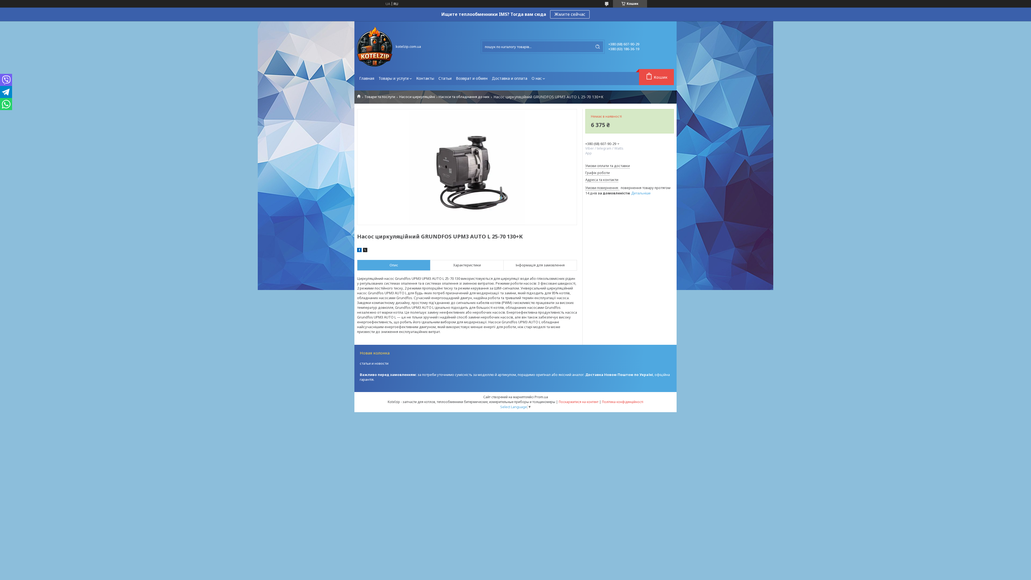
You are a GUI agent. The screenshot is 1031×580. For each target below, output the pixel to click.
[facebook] (359, 250)
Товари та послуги (379, 97)
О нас (537, 78)
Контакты (425, 78)
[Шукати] (597, 46)
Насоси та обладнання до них (464, 97)
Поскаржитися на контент (578, 402)
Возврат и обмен (472, 78)
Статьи (445, 78)
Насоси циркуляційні (417, 97)
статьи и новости (374, 363)
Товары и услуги (394, 78)
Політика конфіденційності (622, 402)
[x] (365, 250)
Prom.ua (541, 396)
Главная (366, 78)
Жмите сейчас (569, 14)
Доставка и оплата (509, 78)
